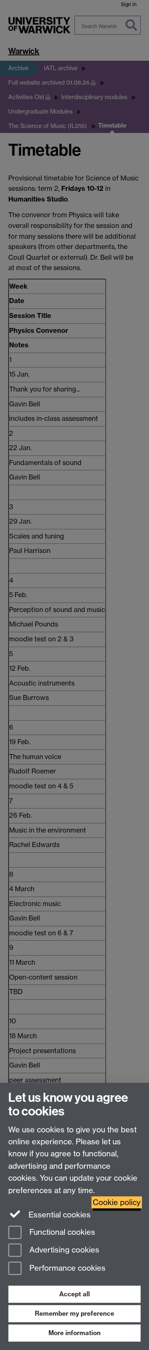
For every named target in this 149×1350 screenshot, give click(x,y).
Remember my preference (74, 1313)
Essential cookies (58, 1215)
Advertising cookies (63, 1250)
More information (74, 1333)
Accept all (74, 1294)
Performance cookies (66, 1268)
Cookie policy (117, 1202)
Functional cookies (61, 1232)
